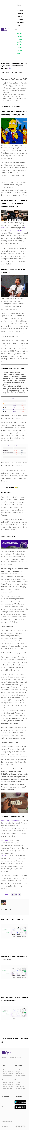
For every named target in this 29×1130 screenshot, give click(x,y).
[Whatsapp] (15, 894)
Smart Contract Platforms (10, 820)
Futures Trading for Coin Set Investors (14, 1038)
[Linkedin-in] (16, 1126)
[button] (19, 29)
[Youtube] (19, 1126)
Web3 (3, 228)
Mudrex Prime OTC (21, 1075)
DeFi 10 (3, 856)
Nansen (3, 246)
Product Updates (8, 1072)
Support (18, 1072)
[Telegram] (24, 1126)
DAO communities (15, 230)
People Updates (8, 1074)
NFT (25, 228)
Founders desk (7, 1075)
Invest (18, 1070)
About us (6, 1101)
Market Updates (8, 1070)
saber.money (20, 1074)
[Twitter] (19, 894)
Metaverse (5, 840)
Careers (5, 1103)
